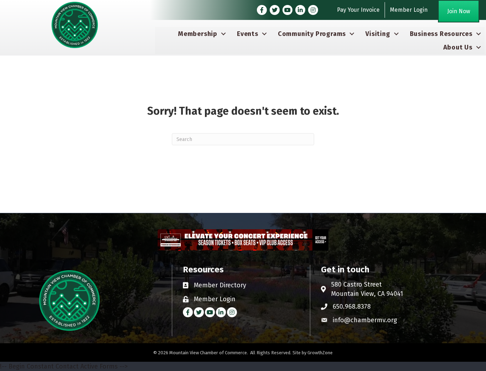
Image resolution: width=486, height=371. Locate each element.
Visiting (377, 34)
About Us (457, 47)
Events (247, 34)
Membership (197, 34)
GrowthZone (320, 352)
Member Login (409, 9)
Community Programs (312, 34)
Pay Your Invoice (358, 9)
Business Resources (441, 34)
